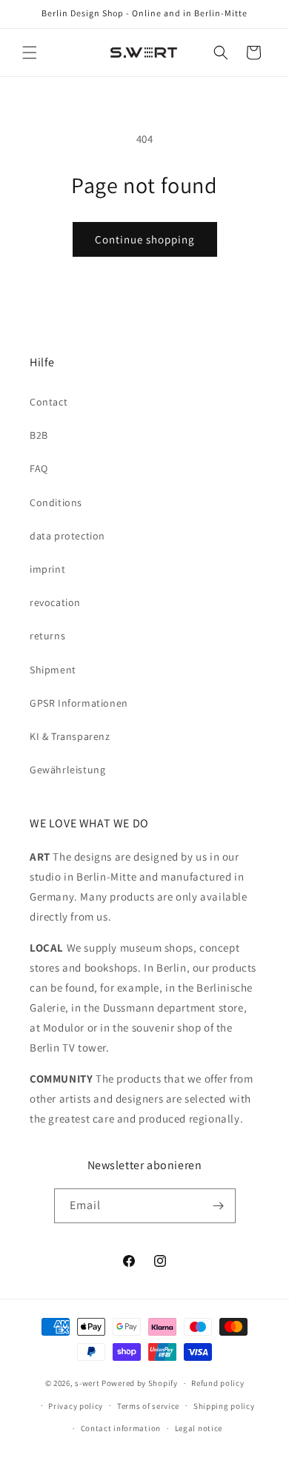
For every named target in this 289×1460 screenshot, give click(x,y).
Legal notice (198, 1428)
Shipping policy (224, 1406)
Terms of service (148, 1406)
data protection (67, 535)
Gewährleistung (67, 769)
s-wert (87, 1383)
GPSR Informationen (79, 703)
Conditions (56, 502)
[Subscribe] (218, 1205)
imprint (47, 569)
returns (47, 635)
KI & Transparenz (70, 736)
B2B (39, 435)
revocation (55, 602)
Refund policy (217, 1383)
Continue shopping (145, 239)
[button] (29, 52)
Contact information (121, 1428)
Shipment (53, 669)
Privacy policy (75, 1406)
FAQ (39, 468)
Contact (48, 401)
